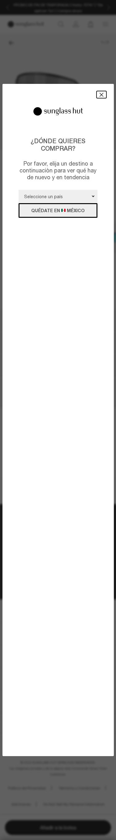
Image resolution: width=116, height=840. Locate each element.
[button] (101, 94)
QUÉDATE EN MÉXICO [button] (58, 210)
